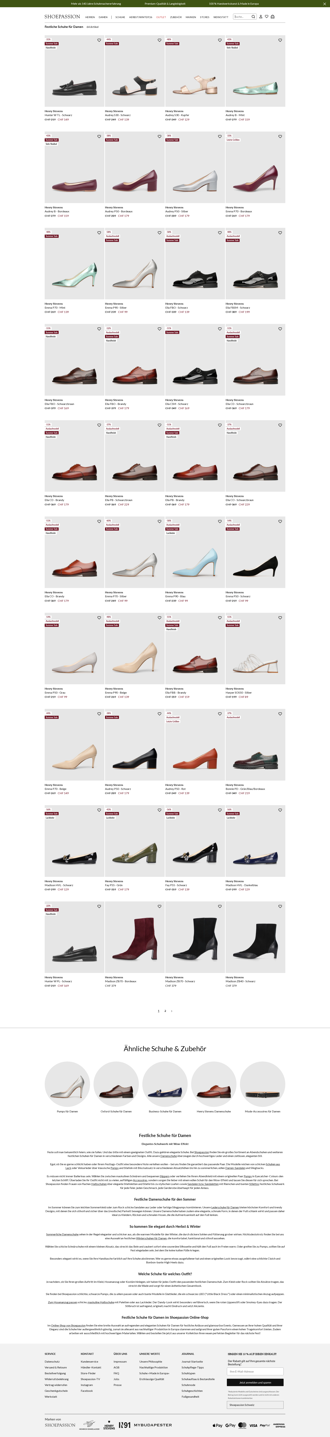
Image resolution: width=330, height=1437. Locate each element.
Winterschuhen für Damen (151, 1238)
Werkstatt (220, 17)
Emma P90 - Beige (116, 692)
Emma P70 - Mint (55, 307)
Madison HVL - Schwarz (59, 885)
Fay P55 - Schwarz (176, 885)
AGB (116, 1367)
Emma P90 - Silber (116, 307)
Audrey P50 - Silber (176, 211)
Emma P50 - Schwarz (238, 596)
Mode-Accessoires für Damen (262, 1111)
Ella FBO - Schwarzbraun (59, 403)
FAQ (116, 1373)
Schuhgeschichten (192, 1390)
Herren (90, 17)
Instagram (87, 1384)
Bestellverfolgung (55, 1373)
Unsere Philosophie (150, 1361)
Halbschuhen (99, 1183)
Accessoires (140, 1180)
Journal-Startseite (192, 1361)
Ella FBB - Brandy (175, 692)
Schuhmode (188, 1384)
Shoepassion (201, 1152)
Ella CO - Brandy (54, 596)
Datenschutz (52, 1361)
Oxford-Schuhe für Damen (116, 1111)
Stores (204, 17)
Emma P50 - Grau (55, 692)
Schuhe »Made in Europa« (154, 1373)
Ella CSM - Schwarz (176, 403)
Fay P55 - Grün (114, 885)
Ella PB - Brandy (174, 500)
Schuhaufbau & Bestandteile (198, 1379)
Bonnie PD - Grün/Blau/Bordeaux (245, 788)
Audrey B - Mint (235, 115)
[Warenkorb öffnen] (272, 16)
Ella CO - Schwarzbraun (240, 500)
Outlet (161, 17)
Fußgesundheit (190, 1396)
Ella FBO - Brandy (115, 403)
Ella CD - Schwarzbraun (239, 403)
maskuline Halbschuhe (101, 1302)
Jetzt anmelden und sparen (255, 1382)
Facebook (87, 1390)
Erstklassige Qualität (151, 1379)
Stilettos (254, 1183)
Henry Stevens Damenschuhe (214, 1111)
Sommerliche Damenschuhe (62, 1234)
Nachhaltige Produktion (153, 1367)
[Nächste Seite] (171, 1010)
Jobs (116, 1379)
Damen (103, 17)
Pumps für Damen (67, 1111)
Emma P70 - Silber (116, 596)
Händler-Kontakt (91, 1367)
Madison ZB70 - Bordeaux (120, 981)
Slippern (164, 1176)
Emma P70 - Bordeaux (239, 211)
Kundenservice (89, 1361)
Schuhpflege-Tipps (193, 1367)
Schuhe (120, 17)
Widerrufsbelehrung (57, 1379)
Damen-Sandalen (235, 1167)
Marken (191, 17)
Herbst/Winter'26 (140, 17)
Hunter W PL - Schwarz (58, 981)
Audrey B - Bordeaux (57, 211)
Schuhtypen (188, 1373)
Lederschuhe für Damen (225, 1207)
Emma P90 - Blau (175, 596)
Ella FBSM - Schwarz (238, 307)
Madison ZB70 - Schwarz (180, 981)
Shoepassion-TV (90, 1379)
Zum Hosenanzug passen (62, 1302)
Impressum (120, 1361)
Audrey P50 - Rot (175, 788)
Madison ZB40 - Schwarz (240, 981)
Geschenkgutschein (56, 1390)
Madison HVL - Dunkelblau (242, 885)
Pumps (115, 1167)
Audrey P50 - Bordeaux (119, 211)
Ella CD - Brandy (54, 500)
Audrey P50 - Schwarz (118, 788)
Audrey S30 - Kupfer (177, 115)
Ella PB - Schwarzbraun (118, 500)
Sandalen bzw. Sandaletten (203, 1183)
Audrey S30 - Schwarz (118, 115)
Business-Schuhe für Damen (165, 1111)
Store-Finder (88, 1373)
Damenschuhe (168, 1155)
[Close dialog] (326, 681)
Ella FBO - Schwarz (176, 307)
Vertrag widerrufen (56, 1384)
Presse (118, 1384)
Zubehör (176, 17)
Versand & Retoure (56, 1367)
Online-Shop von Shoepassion (68, 1325)
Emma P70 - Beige (55, 788)
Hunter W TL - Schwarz (58, 115)
